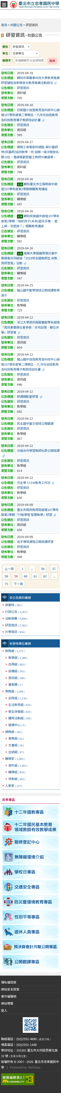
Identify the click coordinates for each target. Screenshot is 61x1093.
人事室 (13, 785)
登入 (4, 1010)
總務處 (13, 731)
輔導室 (14, 758)
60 (26, 576)
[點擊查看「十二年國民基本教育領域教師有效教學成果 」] (30, 827)
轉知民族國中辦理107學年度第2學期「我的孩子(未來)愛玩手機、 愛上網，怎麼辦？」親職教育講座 (30, 221)
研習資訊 (16, 625)
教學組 (17, 657)
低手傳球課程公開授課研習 (35, 541)
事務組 (16, 738)
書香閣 (15, 684)
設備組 (16, 671)
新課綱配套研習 (27, 396)
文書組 (16, 745)
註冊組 (16, 664)
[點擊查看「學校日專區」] (30, 872)
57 (55, 569)
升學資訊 (15, 631)
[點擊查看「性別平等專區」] (30, 916)
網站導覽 (7, 1003)
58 (7, 576)
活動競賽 (16, 618)
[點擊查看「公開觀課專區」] (30, 961)
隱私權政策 (8, 982)
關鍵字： (8, 60)
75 (7, 584)
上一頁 (9, 568)
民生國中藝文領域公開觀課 (35, 423)
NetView (34, 1067)
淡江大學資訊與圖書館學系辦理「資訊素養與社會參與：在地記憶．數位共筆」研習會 (30, 327)
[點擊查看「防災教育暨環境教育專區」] (30, 901)
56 (43, 569)
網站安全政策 (10, 989)
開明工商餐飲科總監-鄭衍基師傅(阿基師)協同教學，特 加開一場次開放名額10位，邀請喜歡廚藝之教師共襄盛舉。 (30, 152)
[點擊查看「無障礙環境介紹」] (30, 857)
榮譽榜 (13, 605)
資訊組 (16, 678)
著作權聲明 (8, 996)
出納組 (16, 752)
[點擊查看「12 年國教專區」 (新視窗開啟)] (30, 812)
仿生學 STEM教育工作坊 (33, 482)
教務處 (14, 650)
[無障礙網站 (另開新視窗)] (30, 1079)
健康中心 (17, 725)
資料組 (17, 765)
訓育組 (17, 698)
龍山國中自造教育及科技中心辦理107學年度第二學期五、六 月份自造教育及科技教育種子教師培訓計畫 (30, 364)
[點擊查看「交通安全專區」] (30, 886)
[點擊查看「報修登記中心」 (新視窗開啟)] (30, 842)
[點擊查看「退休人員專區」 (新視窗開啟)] (30, 931)
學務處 (14, 691)
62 (46, 576)
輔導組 (16, 772)
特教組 (16, 778)
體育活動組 (19, 718)
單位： (6, 53)
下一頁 (18, 584)
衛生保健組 (19, 711)
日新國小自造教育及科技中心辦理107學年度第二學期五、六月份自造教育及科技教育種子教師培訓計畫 (30, 115)
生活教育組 (19, 704)
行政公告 (16, 611)
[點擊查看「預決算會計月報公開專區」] (30, 946)
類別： (6, 47)
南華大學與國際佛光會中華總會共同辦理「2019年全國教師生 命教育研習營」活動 (29, 258)
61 (36, 576)
